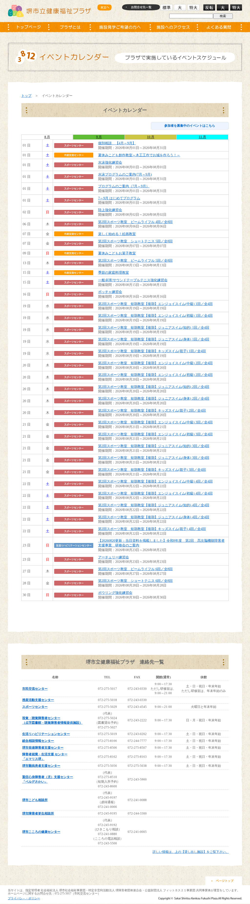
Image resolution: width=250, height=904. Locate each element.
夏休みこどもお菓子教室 (117, 253)
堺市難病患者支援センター (41, 766)
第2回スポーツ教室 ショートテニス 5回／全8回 (135, 241)
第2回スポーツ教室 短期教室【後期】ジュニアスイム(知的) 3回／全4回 (153, 446)
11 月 (202, 137)
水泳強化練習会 (110, 162)
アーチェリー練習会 (113, 557)
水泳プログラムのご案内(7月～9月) (125, 174)
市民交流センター (35, 688)
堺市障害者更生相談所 (38, 813)
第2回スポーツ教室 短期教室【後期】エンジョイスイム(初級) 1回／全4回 (155, 315)
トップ (26, 96)
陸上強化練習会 (110, 210)
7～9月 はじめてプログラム (119, 198)
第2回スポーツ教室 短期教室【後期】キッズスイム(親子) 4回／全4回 (152, 529)
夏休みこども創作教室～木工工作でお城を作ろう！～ (139, 155)
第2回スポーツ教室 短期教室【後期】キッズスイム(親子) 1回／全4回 (152, 351)
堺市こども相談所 (35, 800)
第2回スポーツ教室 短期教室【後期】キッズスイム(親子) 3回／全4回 (152, 470)
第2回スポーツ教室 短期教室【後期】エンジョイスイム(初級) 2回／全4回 (155, 375)
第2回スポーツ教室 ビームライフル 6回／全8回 (135, 569)
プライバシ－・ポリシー (24, 898)
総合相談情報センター (38, 741)
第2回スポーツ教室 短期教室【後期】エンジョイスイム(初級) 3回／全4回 (155, 434)
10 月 (150, 137)
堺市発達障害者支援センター (42, 747)
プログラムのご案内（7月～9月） (123, 186)
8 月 (47, 137)
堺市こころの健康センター (41, 832)
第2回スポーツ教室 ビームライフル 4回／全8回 (135, 222)
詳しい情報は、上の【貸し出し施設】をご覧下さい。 (191, 852)
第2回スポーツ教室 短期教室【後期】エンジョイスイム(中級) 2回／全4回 (155, 363)
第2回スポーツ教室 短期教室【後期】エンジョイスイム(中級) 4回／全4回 (155, 481)
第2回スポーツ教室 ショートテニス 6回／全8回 (135, 581)
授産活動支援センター (38, 700)
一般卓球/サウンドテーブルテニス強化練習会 (132, 280)
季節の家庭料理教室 (113, 272)
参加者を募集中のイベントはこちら (189, 125)
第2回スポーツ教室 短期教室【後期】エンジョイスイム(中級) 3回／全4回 (155, 422)
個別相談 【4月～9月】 (117, 143)
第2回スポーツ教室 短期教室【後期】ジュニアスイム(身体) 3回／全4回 (153, 458)
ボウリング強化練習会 (115, 593)
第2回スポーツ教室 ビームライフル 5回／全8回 (135, 260)
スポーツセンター (35, 707)
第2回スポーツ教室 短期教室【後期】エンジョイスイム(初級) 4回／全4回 (155, 493)
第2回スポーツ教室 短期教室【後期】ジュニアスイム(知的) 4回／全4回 (153, 505)
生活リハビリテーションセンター (46, 734)
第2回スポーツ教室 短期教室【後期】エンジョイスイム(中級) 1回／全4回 (155, 304)
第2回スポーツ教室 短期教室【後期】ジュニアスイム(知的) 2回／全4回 (153, 387)
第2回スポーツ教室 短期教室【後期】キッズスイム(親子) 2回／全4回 (152, 410)
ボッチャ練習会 (110, 292)
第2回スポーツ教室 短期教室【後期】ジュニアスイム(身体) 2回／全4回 (153, 398)
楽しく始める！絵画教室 (117, 234)
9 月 (99, 137)
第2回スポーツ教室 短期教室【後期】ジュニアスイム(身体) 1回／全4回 (153, 339)
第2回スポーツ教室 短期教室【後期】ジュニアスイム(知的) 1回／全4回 (153, 327)
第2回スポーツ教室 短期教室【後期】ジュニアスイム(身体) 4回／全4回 (153, 517)
